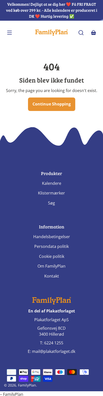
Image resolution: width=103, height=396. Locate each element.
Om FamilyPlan (52, 266)
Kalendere (51, 183)
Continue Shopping (51, 104)
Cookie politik (51, 256)
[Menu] (9, 32)
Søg (51, 203)
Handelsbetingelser (51, 236)
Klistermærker (51, 193)
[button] (81, 32)
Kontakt (51, 276)
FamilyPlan (27, 385)
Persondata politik (51, 246)
